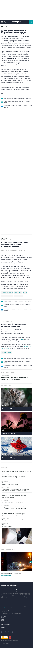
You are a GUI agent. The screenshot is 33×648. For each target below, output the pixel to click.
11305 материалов (6, 575)
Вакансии (24, 584)
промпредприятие (24, 163)
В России (4, 26)
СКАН (2, 625)
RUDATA (2, 627)
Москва (3, 320)
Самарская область (7, 163)
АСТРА (2, 620)
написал (21, 339)
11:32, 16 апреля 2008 (6, 28)
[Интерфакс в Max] (12, 632)
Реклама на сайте (5, 585)
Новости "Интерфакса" (5, 624)
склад (20, 292)
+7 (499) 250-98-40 (7, 607)
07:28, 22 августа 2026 (6, 118)
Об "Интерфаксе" (10, 584)
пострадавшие (18, 296)
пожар (3, 296)
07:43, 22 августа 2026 (6, 240)
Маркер (2, 619)
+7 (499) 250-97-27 (17, 607)
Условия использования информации (9, 640)
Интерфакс (16, 22)
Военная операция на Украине (11, 573)
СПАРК (2, 615)
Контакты (3, 584)
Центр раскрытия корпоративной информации (10, 628)
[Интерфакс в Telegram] (5, 632)
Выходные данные (5, 642)
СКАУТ (2, 617)
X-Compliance (3, 616)
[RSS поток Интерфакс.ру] (9, 632)
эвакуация (10, 296)
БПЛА (3, 167)
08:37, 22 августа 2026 (6, 321)
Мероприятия (13, 585)
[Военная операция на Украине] (16, 571)
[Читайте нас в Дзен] (2, 632)
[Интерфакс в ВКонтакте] (7, 632)
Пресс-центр (18, 584)
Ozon (15, 163)
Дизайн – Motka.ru (5, 643)
